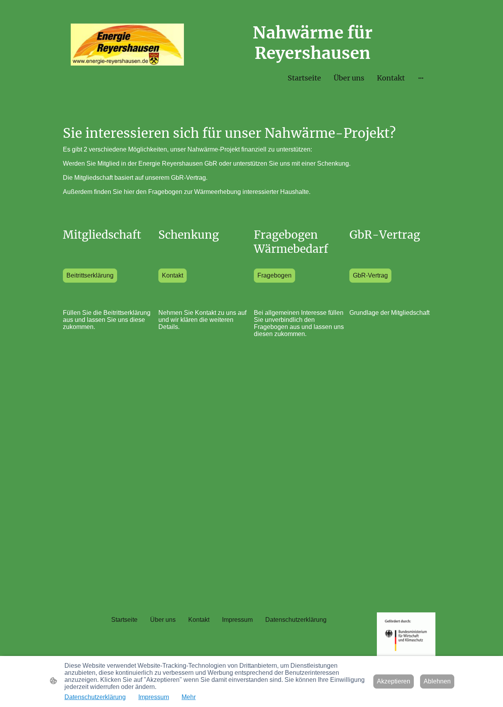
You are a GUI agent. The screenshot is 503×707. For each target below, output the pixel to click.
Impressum (153, 697)
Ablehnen (437, 681)
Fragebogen (274, 275)
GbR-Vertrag (370, 275)
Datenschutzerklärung (95, 697)
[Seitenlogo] (127, 45)
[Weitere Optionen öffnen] (421, 78)
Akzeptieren (393, 681)
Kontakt (172, 275)
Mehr (189, 697)
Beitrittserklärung (90, 275)
